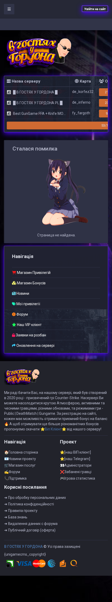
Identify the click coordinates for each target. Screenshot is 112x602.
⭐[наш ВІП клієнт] (75, 452)
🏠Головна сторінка (21, 452)
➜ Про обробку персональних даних (35, 498)
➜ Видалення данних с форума (31, 524)
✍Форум (12, 472)
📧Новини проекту (20, 459)
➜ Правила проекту (21, 511)
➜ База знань (15, 517)
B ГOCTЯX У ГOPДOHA (23, 546)
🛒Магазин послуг (20, 465)
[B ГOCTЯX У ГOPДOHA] (39, 53)
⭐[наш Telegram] (75, 459)
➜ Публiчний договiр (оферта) (29, 530)
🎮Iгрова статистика (77, 478)
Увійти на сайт (95, 9)
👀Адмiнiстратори (75, 465)
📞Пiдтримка (15, 478)
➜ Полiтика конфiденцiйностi (29, 504)
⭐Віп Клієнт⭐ (53, 429)
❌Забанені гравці (75, 472)
